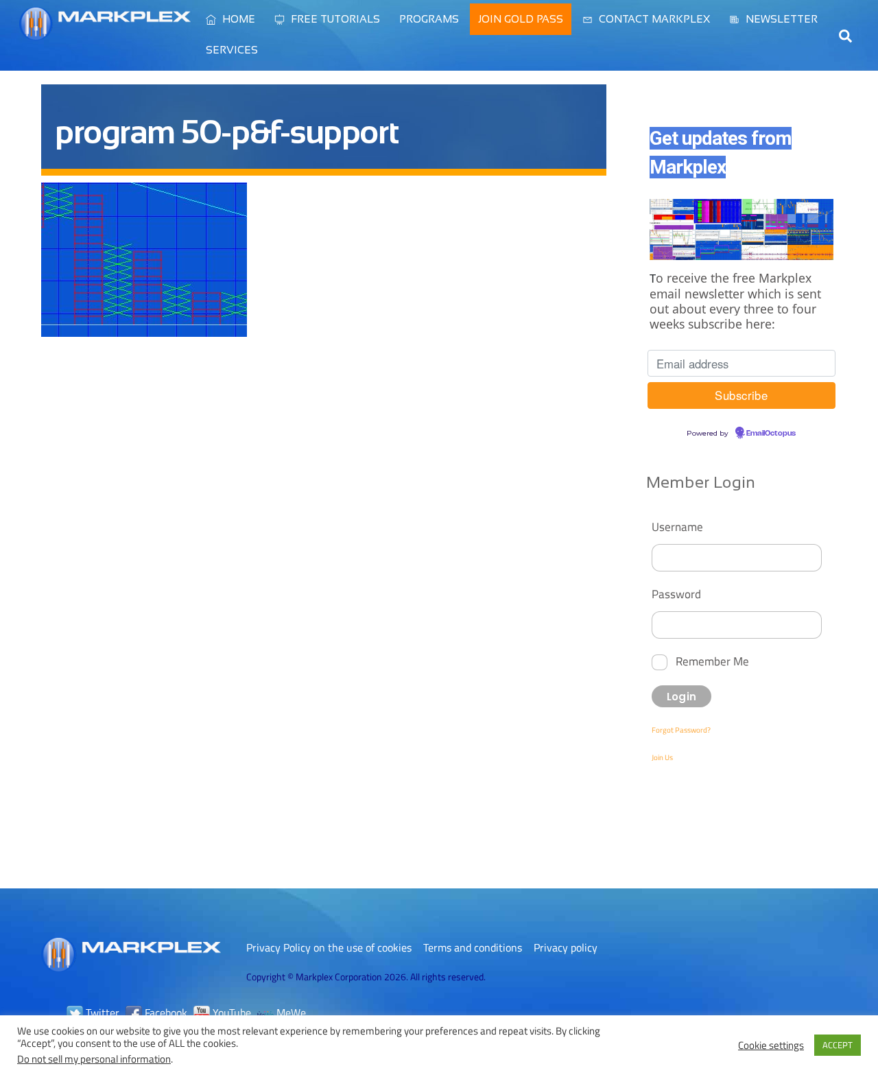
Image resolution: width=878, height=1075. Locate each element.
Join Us (662, 757)
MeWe (290, 1012)
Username (677, 526)
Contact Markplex (653, 19)
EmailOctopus (771, 433)
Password (676, 593)
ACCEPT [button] (837, 1045)
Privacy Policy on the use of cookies (329, 947)
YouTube (230, 1012)
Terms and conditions (472, 947)
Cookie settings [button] (771, 1045)
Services (232, 50)
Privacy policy (565, 947)
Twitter (101, 1012)
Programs (429, 19)
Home (237, 19)
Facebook (164, 1012)
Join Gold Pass (520, 19)
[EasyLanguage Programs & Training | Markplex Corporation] (105, 33)
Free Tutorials (334, 19)
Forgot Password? (681, 729)
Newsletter (780, 19)
